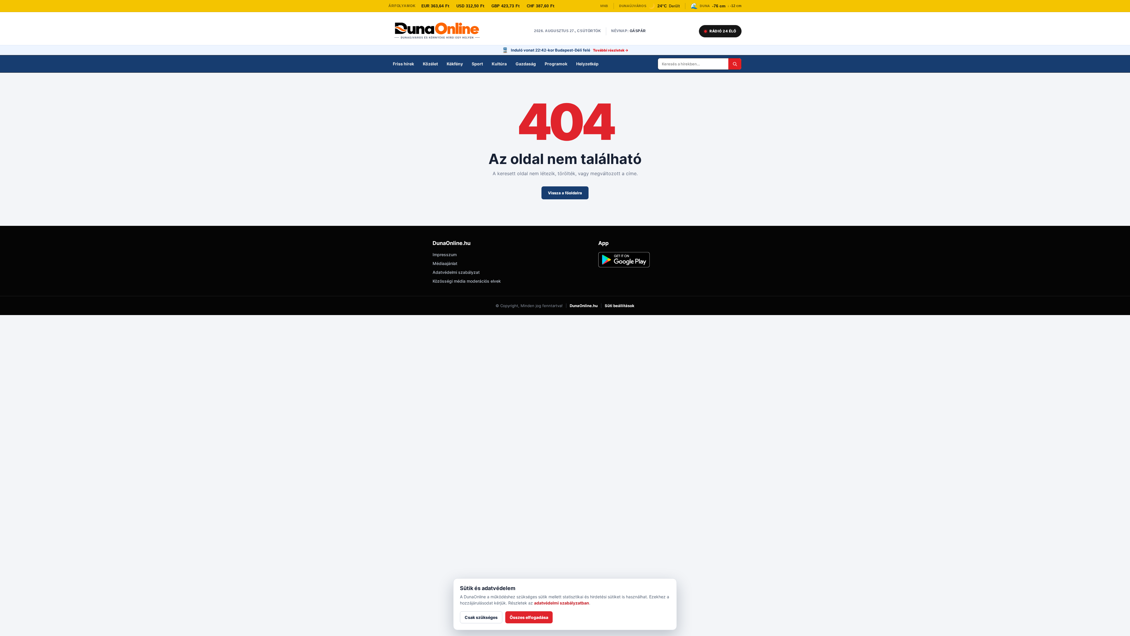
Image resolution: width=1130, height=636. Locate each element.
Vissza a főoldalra (565, 193)
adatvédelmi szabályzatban (561, 602)
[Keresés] (734, 63)
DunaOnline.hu (584, 305)
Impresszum (445, 254)
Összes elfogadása (529, 617)
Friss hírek (403, 63)
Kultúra (499, 63)
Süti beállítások (619, 305)
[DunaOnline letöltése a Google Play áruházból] (624, 259)
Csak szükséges (481, 617)
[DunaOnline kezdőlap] (439, 31)
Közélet (430, 63)
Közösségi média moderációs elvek (467, 281)
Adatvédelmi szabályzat (456, 272)
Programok (556, 63)
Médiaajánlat (445, 263)
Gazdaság (526, 63)
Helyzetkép (587, 63)
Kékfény (455, 63)
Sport (477, 63)
